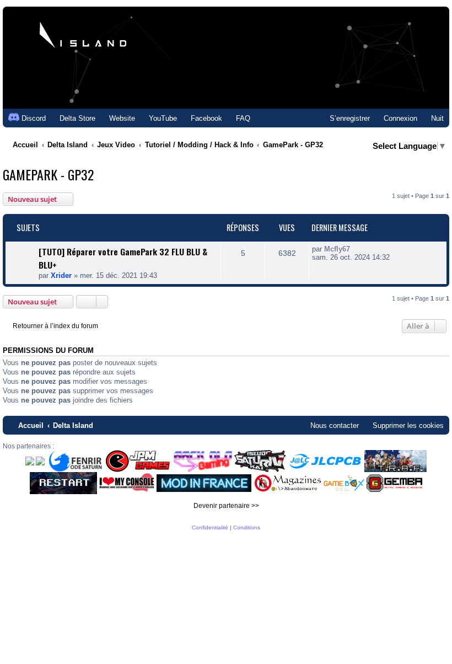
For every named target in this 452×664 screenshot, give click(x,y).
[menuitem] (72, 118)
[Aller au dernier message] (355, 249)
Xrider (61, 275)
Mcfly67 (337, 249)
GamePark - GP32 (48, 174)
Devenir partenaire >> (226, 506)
